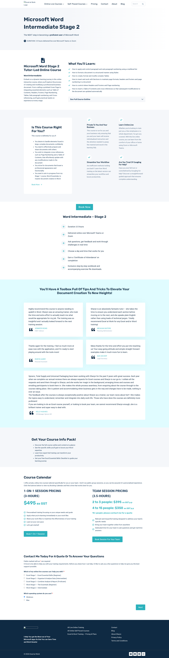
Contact (104, 4)
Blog (123, 4)
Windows (29, 597)
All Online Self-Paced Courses (78, 631)
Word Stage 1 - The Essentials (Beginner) (41, 585)
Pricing (94, 4)
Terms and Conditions (119, 641)
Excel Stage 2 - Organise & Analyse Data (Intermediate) (46, 578)
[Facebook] (135, 654)
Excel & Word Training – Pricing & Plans (82, 634)
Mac (28, 600)
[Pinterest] (139, 654)
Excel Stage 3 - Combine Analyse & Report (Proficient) (46, 582)
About (114, 4)
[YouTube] (131, 654)
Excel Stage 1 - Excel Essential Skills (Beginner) (43, 575)
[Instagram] (143, 654)
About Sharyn (116, 634)
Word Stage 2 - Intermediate (36, 588)
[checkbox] (24, 575)
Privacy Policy (116, 637)
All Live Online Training (75, 627)
